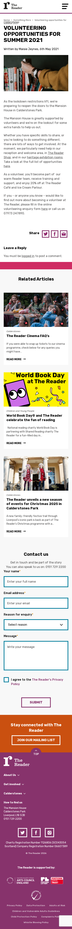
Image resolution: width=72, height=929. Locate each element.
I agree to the (37, 682)
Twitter (45, 234)
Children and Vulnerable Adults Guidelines (36, 911)
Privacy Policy (14, 905)
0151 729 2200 (56, 567)
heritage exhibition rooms (45, 157)
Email (63, 234)
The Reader (13, 5)
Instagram (49, 832)
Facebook (54, 234)
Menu (65, 6)
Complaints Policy (51, 916)
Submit (36, 702)
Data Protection (35, 905)
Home (7, 20)
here (7, 166)
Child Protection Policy (24, 916)
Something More (22, 20)
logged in (28, 256)
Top (36, 754)
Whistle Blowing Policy (36, 922)
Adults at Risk (57, 905)
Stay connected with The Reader (36, 727)
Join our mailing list (36, 740)
